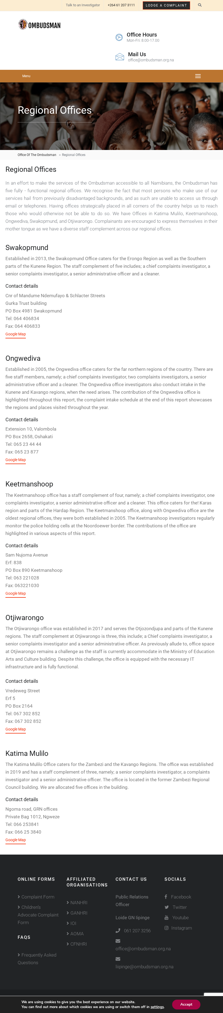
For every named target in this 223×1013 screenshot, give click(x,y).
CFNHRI (78, 944)
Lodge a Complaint (166, 5)
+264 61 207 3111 (121, 5)
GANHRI (79, 913)
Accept (186, 1004)
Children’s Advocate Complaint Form (38, 914)
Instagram (181, 928)
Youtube (180, 917)
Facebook (180, 897)
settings (157, 1007)
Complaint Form (37, 897)
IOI (73, 923)
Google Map (15, 334)
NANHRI (79, 902)
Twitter (180, 907)
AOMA (77, 933)
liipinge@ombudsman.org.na (145, 966)
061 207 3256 (137, 930)
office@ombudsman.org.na (143, 948)
